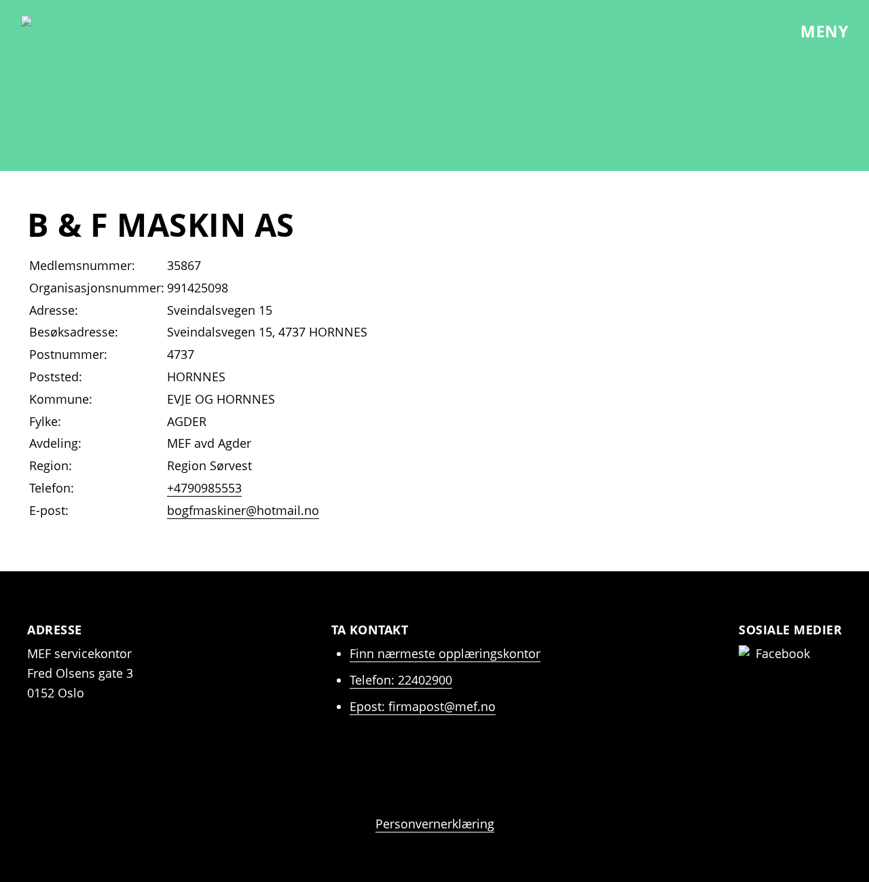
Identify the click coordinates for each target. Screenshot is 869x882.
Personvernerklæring (434, 824)
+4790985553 (204, 488)
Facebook (783, 653)
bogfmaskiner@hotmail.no (243, 510)
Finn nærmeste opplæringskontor (445, 653)
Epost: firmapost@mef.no (423, 706)
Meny (822, 31)
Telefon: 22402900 (401, 680)
